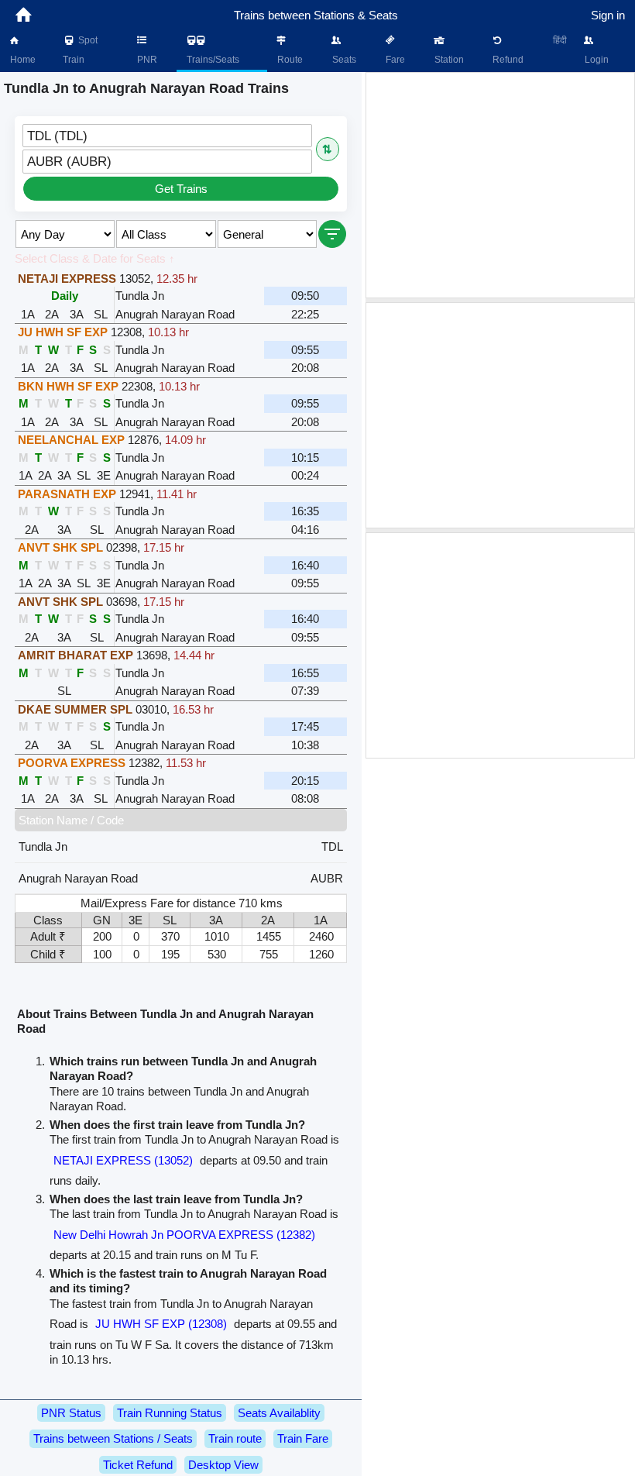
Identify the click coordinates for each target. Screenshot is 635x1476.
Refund (506, 59)
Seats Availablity (279, 1412)
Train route (235, 1438)
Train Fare (302, 1438)
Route (289, 59)
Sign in (608, 15)
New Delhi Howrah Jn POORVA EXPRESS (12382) (184, 1234)
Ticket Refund (138, 1464)
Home (22, 59)
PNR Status (71, 1412)
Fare (394, 59)
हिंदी (560, 40)
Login (595, 59)
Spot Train (80, 50)
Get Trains (181, 188)
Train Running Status (169, 1412)
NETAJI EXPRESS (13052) (123, 1160)
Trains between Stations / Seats (113, 1438)
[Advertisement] (500, 185)
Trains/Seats (211, 59)
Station (448, 59)
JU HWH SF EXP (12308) (161, 1323)
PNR (146, 59)
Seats (343, 59)
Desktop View (223, 1464)
